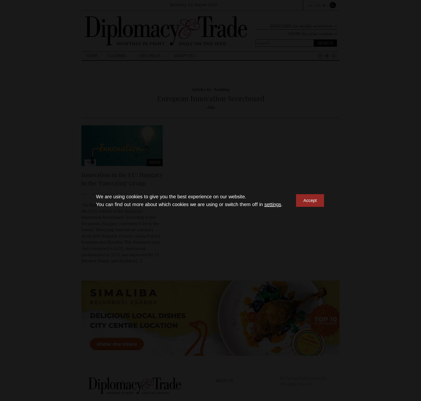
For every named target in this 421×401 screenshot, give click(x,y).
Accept (310, 200)
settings (272, 204)
